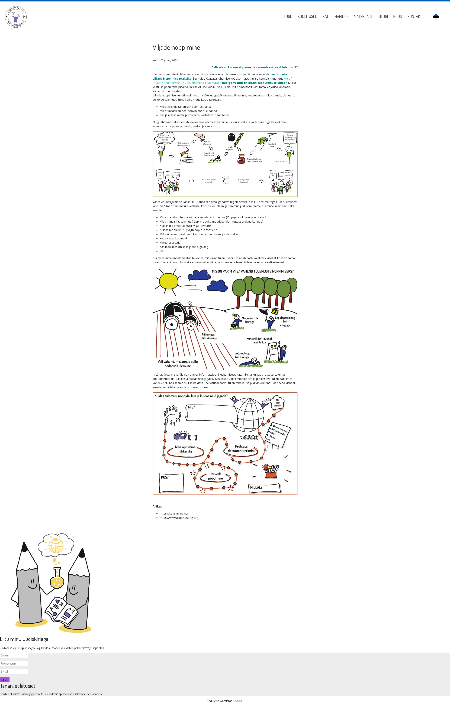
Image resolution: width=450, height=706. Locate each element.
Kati (326, 16)
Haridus (342, 16)
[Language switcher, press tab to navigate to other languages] (436, 17)
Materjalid (364, 16)
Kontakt (414, 16)
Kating (238, 701)
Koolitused (307, 16)
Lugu (288, 16)
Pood (397, 16)
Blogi (383, 16)
